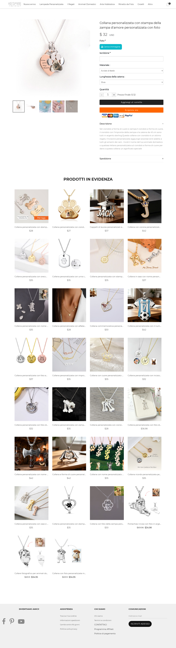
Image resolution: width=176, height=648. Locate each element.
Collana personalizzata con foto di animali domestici (145, 425)
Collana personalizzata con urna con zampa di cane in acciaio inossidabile (69, 276)
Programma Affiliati (104, 629)
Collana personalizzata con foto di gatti (31, 425)
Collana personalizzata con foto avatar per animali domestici (31, 375)
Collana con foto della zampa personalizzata (107, 524)
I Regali (70, 4)
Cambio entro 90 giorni (70, 625)
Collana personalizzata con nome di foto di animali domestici (31, 326)
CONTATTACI (100, 624)
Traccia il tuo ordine (68, 616)
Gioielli (141, 4)
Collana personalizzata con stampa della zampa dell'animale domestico (31, 227)
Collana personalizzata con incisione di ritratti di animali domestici (145, 375)
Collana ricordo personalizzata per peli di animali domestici (145, 474)
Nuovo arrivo (30, 4)
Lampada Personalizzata (51, 4)
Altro (150, 4)
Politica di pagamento (105, 633)
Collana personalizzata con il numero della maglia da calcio (145, 326)
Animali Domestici (87, 4)
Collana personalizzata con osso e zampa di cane (31, 524)
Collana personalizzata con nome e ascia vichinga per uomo (31, 474)
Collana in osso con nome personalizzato (145, 276)
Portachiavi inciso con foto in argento (145, 524)
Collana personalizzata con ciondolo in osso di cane (107, 425)
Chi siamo (98, 616)
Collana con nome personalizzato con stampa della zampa (107, 474)
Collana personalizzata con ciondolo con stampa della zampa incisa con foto (69, 227)
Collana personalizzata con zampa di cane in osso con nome (69, 425)
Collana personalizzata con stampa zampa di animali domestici (107, 276)
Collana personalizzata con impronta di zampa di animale (69, 375)
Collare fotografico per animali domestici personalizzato (31, 573)
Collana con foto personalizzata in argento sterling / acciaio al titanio (69, 573)
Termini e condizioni (102, 620)
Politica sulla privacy (68, 629)
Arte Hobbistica (107, 4)
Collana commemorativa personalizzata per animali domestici (107, 326)
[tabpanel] (53, 59)
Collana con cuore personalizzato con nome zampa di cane (107, 375)
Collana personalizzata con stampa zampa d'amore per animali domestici (69, 524)
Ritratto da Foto (126, 4)
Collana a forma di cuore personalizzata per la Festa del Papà (69, 474)
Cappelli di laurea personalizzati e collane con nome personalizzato (107, 227)
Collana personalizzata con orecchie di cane (31, 276)
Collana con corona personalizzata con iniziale (145, 227)
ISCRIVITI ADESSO (140, 624)
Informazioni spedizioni (70, 620)
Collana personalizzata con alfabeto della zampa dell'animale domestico (69, 326)
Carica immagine (111, 46)
